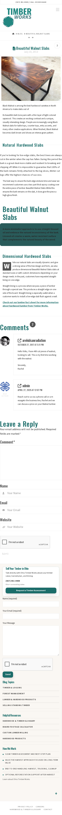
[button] (57, 10)
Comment (7, 441)
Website (5, 519)
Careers (40, 807)
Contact (48, 810)
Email (3, 502)
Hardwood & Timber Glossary (19, 721)
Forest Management (14, 693)
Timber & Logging (12, 687)
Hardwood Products (14, 738)
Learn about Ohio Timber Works (16, 779)
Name (4, 485)
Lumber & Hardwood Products (19, 699)
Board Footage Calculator (18, 727)
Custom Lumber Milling (15, 732)
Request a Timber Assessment (31, 590)
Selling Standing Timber (16, 705)
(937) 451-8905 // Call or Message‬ (31, 2)
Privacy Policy (25, 807)
